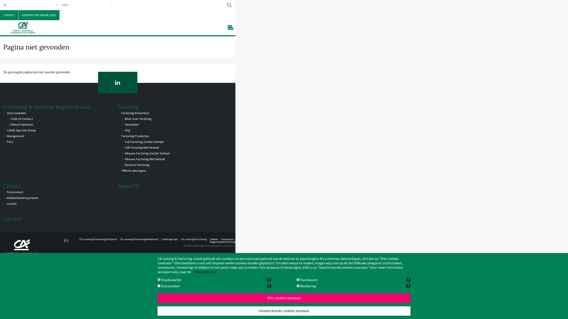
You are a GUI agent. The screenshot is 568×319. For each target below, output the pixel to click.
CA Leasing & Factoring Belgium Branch (46, 107)
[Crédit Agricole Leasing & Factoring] (21, 249)
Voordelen (132, 124)
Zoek (229, 5)
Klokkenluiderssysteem (22, 197)
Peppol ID (128, 186)
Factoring (128, 107)
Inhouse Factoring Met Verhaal (145, 159)
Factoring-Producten (135, 136)
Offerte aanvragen (133, 170)
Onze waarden (16, 113)
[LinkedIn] (117, 82)
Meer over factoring (138, 118)
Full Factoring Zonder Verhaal (144, 141)
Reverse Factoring (137, 164)
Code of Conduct (21, 118)
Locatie (12, 203)
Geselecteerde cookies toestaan (284, 311)
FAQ (127, 130)
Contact (12, 186)
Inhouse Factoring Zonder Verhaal (147, 153)
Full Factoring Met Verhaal (142, 147)
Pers (10, 141)
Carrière (12, 219)
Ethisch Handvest (21, 124)
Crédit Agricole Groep (21, 130)
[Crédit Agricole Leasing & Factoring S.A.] (22, 27)
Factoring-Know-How (135, 113)
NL (4, 5)
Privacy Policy (205, 272)
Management (15, 136)
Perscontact (15, 192)
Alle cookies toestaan (284, 298)
